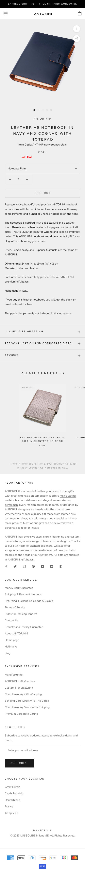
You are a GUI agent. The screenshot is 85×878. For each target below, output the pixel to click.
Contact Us (11, 620)
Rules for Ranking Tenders (21, 614)
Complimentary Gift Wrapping (23, 694)
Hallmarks (11, 646)
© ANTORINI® (42, 830)
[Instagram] (24, 566)
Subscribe (19, 763)
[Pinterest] (33, 566)
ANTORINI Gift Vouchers (20, 681)
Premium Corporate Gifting (21, 714)
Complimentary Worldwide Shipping (27, 707)
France (9, 806)
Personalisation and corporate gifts (38, 343)
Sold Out (42, 193)
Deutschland (12, 800)
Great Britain (12, 787)
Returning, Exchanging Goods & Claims (29, 601)
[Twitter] (15, 566)
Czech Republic (14, 793)
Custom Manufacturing (19, 688)
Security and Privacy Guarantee (24, 627)
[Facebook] (6, 566)
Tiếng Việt (11, 813)
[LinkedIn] (51, 566)
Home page (12, 640)
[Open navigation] (6, 13)
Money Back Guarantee (19, 588)
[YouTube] (42, 566)
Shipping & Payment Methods (23, 594)
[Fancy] (60, 566)
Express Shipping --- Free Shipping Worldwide (42, 4)
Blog (7, 653)
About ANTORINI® (16, 633)
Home (14, 463)
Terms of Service (15, 607)
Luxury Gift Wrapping (24, 331)
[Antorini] (43, 13)
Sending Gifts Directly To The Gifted (27, 701)
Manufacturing (14, 675)
